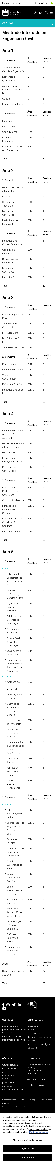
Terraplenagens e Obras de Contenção (15, 925)
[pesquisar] (46, 12)
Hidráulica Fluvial (10, 452)
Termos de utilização (28, 1100)
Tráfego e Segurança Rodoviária (12, 938)
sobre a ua (33, 1026)
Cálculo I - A (8, 98)
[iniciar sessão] (52, 3)
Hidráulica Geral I (10, 277)
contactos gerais (36, 1085)
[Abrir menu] (51, 12)
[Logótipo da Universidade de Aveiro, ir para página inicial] (11, 12)
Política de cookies (38, 1132)
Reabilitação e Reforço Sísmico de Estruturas (15, 912)
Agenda (16, 3)
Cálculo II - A (8, 126)
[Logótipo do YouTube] (4, 1009)
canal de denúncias (11, 1036)
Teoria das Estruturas (13, 347)
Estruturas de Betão (12, 369)
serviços (32, 1040)
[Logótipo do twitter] (14, 1005)
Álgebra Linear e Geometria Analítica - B (13, 90)
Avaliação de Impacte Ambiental (13, 686)
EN (41, 12)
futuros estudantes (11, 1065)
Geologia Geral (9, 132)
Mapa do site (7, 1103)
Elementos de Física (12, 104)
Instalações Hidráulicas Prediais (12, 733)
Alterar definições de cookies (27, 1140)
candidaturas (34, 1033)
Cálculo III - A (8, 196)
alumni (5, 1078)
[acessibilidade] (35, 12)
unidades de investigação (40, 1044)
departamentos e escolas (40, 1037)
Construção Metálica (13, 500)
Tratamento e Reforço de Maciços (13, 951)
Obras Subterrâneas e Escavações (15, 890)
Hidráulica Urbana (11, 531)
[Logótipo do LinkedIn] (19, 1005)
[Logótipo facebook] (3, 1005)
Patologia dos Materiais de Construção (14, 620)
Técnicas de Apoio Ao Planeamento (13, 784)
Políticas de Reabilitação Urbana (13, 771)
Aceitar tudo (27, 1157)
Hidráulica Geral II (11, 332)
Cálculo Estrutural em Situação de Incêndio (15, 814)
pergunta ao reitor (10, 1026)
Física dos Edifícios (12, 384)
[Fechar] (50, 1117)
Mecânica (7, 121)
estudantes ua (9, 1068)
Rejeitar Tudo (27, 1148)
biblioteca (32, 1048)
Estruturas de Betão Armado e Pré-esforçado (12, 434)
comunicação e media (13, 1089)
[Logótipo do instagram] (8, 1005)
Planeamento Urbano (13, 364)
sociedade (7, 1086)
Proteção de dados (9, 1100)
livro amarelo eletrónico (13, 1040)
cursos (31, 1029)
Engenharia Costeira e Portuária (12, 607)
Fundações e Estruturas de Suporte (9, 509)
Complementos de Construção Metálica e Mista (15, 594)
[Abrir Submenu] (52, 23)
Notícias (5, 3)
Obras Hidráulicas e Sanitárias (13, 878)
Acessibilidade (46, 1100)
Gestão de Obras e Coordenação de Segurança (12, 522)
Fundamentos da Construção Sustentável (15, 852)
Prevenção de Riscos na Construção (14, 642)
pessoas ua (8, 1082)
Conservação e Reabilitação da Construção (10, 491)
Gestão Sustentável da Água (14, 865)
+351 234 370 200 (36, 1079)
